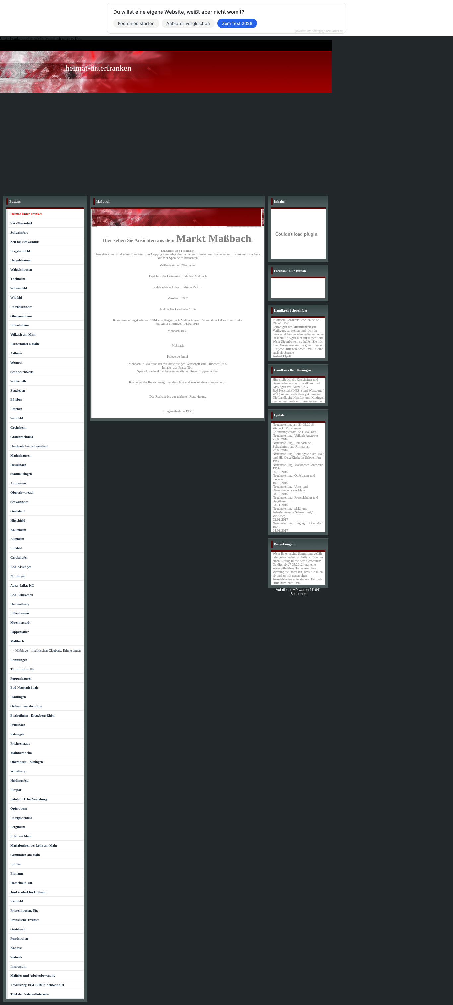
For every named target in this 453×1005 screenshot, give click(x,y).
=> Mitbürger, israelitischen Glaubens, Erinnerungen (45, 650)
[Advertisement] (226, 142)
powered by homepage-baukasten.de (319, 31)
